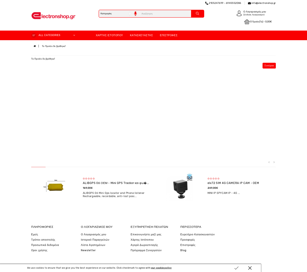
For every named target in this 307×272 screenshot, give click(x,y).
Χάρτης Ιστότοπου (109, 35)
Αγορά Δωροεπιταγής (144, 245)
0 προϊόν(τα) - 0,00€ (261, 21)
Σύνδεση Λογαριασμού (254, 15)
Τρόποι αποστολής (43, 239)
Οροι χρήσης (39, 250)
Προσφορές (187, 239)
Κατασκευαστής (141, 35)
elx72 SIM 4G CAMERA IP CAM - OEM (233, 183)
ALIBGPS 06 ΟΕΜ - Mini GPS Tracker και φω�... (116, 183)
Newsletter (88, 250)
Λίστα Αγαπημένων (93, 245)
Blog (183, 250)
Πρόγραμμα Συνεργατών (146, 250)
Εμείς (34, 234)
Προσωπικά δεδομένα (45, 245)
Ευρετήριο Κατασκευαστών (197, 234)
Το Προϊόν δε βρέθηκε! (54, 46)
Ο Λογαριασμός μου (93, 234)
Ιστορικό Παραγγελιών (95, 239)
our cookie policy (161, 268)
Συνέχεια (269, 65)
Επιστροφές (168, 35)
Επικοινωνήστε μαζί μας (146, 234)
